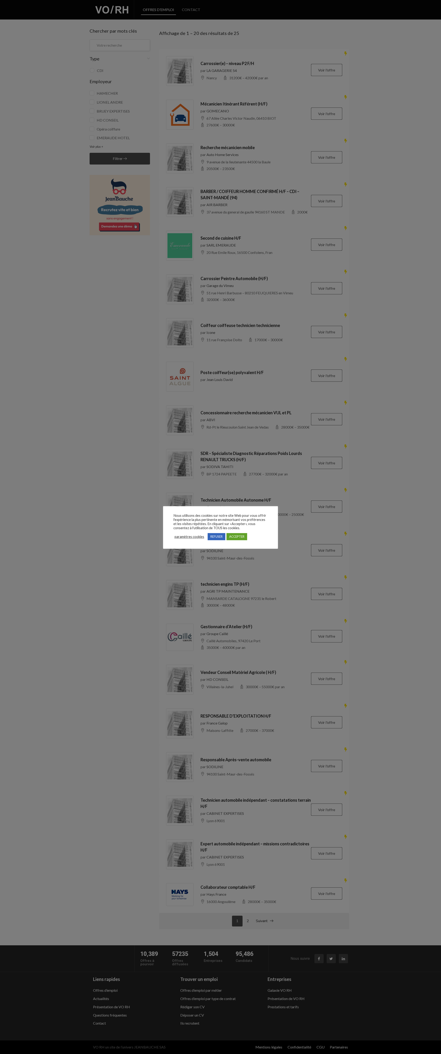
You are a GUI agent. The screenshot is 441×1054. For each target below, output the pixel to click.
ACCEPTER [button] (236, 536)
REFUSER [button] (216, 536)
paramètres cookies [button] (189, 537)
